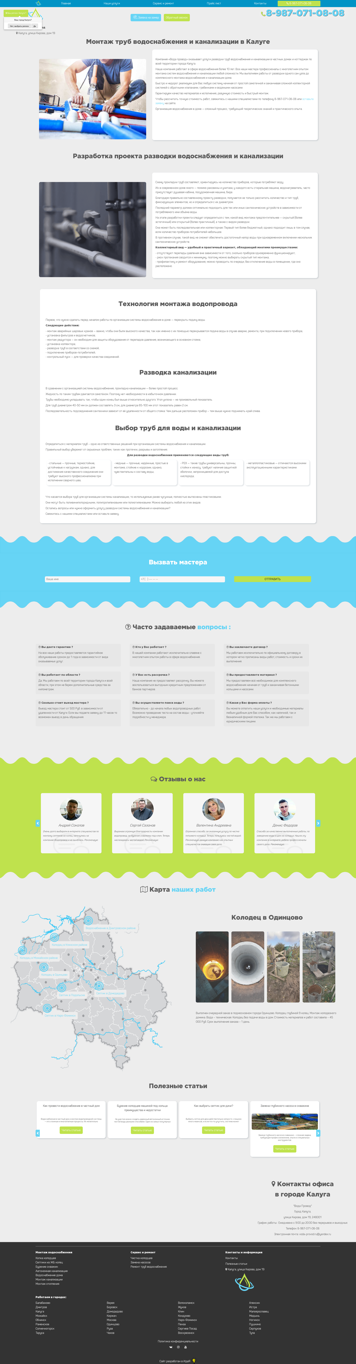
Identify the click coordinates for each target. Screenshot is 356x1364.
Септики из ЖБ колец (49, 1262)
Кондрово (184, 1315)
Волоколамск (186, 1302)
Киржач (111, 1315)
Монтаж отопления (47, 1283)
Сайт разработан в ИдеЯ (175, 1361)
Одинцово (113, 1324)
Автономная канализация (52, 1271)
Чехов (110, 1333)
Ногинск (254, 1320)
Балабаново (43, 1302)
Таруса (40, 1333)
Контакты (260, 3)
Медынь (254, 1315)
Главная (66, 3)
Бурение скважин (47, 1266)
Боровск (112, 1307)
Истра (253, 1307)
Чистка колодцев (141, 1258)
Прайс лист (214, 3)
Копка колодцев (46, 1258)
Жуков (182, 1307)
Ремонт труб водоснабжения (149, 1266)
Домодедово (115, 1311)
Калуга (40, 1311)
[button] (38, 823)
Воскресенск (186, 1333)
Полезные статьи (236, 1263)
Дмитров (41, 1307)
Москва (111, 1320)
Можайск (41, 1315)
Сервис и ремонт (163, 3)
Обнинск (41, 1320)
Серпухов (255, 1328)
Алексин (254, 1302)
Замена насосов (140, 1262)
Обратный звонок (177, 17)
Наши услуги (112, 3)
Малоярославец (259, 1311)
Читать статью (71, 1130)
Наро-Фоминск (187, 1320)
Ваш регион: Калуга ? (16, 13)
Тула (252, 1333)
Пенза (182, 1324)
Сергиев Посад (187, 1328)
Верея (110, 1302)
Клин (181, 1311)
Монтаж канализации (49, 1279)
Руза (110, 1328)
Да (35, 26)
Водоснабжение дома (49, 1275)
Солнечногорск (45, 1328)
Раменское (42, 1324)
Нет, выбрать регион (19, 26)
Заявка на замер (148, 17)
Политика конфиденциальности (178, 1341)
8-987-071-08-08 (300, 3)
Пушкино (255, 1324)
